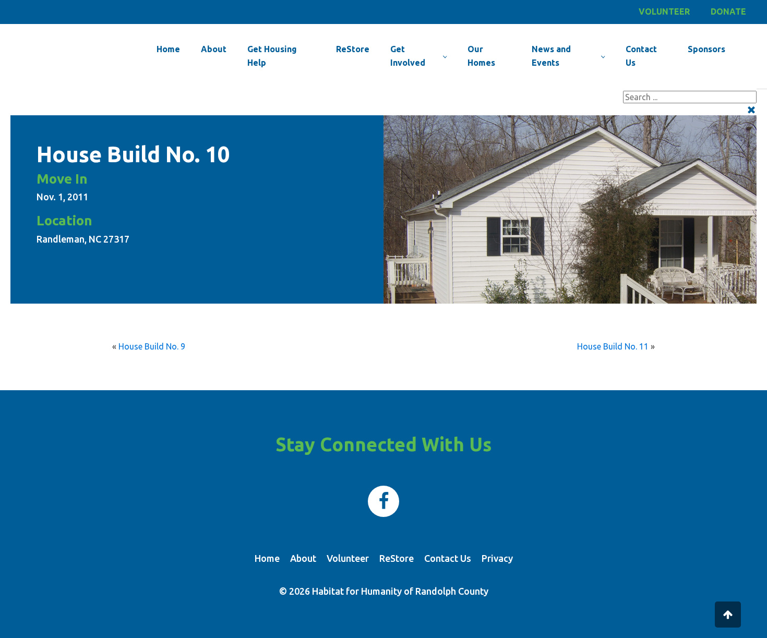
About (213, 49)
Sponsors (706, 49)
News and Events (551, 55)
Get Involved (407, 55)
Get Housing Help (272, 55)
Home (168, 49)
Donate (728, 11)
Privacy (497, 558)
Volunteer (664, 11)
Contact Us (641, 55)
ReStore (352, 49)
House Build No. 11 (613, 346)
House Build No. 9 (151, 346)
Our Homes (481, 55)
